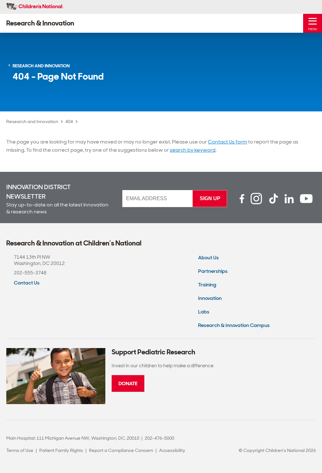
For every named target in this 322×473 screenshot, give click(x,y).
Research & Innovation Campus (234, 325)
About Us (208, 257)
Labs (203, 311)
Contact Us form (227, 141)
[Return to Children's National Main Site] (34, 7)
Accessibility (172, 450)
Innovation (210, 298)
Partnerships (213, 271)
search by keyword (192, 150)
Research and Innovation (32, 121)
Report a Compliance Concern (121, 450)
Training (207, 284)
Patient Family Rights (61, 450)
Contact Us (27, 282)
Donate (128, 383)
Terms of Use (19, 450)
